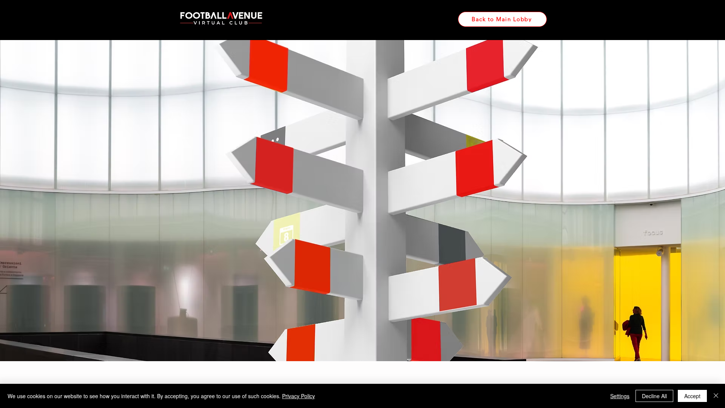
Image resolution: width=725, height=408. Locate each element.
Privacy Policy (298, 396)
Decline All (654, 396)
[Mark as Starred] (247, 373)
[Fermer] (715, 396)
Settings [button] (619, 396)
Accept (692, 396)
